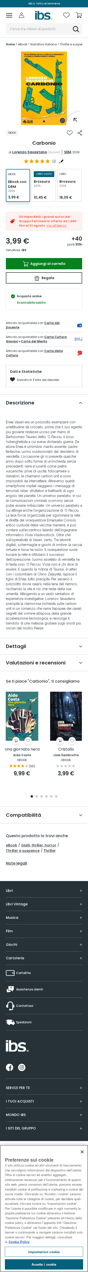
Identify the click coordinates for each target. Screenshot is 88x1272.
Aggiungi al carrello (48, 263)
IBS (24, 250)
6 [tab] (56, 797)
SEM (67, 152)
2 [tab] (37, 797)
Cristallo (66, 749)
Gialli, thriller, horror (38, 845)
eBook (11, 845)
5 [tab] (51, 797)
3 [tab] (42, 797)
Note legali (16, 863)
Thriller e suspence (23, 850)
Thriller (50, 850)
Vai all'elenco (56, 225)
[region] (44, 1208)
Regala (47, 277)
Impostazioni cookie (44, 1251)
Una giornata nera (22, 749)
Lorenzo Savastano (29, 152)
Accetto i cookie (44, 1264)
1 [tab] (44, 121)
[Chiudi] (82, 1151)
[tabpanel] (44, 88)
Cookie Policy (19, 1241)
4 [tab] (46, 797)
